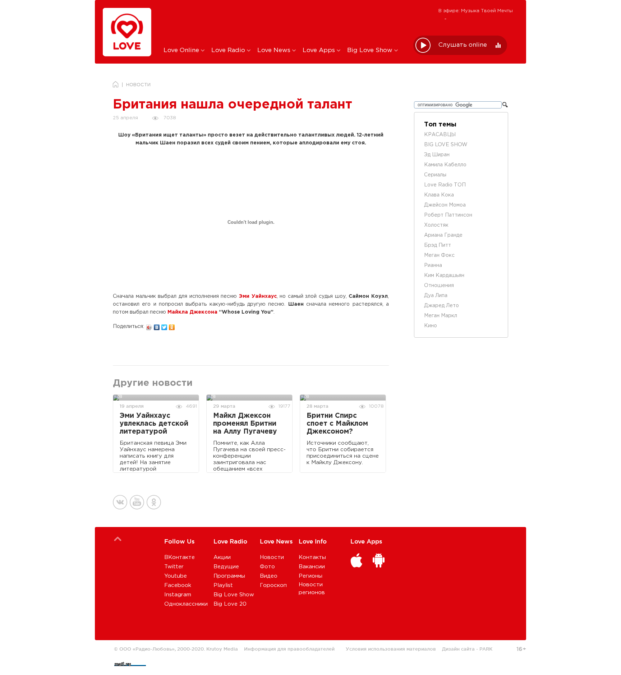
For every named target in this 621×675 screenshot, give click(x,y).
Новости (272, 557)
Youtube (175, 576)
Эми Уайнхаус (258, 296)
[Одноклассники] (172, 325)
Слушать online (462, 45)
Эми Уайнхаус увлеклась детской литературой (154, 424)
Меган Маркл (440, 316)
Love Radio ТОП (445, 185)
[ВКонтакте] (157, 325)
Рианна (433, 265)
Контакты (312, 557)
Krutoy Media (222, 648)
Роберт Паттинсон (448, 215)
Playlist (223, 585)
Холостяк (436, 225)
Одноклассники (186, 604)
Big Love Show (370, 50)
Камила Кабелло (445, 165)
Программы (229, 576)
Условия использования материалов (391, 648)
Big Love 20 (230, 604)
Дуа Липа (435, 295)
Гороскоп (273, 585)
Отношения (439, 285)
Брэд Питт (437, 245)
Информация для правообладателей (289, 648)
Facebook (177, 585)
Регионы (310, 576)
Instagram (177, 594)
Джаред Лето (441, 306)
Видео (268, 576)
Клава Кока (439, 195)
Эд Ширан (437, 155)
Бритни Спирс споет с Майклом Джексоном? (337, 424)
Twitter (174, 566)
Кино (430, 326)
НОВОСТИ (138, 85)
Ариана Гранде (443, 235)
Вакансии (312, 566)
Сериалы (435, 175)
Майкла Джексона (192, 312)
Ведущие (226, 566)
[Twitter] (164, 325)
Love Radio (229, 50)
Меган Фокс (439, 255)
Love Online (182, 50)
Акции (222, 557)
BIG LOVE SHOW (446, 145)
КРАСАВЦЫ (440, 135)
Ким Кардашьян (444, 275)
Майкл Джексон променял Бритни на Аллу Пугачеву (245, 424)
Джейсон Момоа (445, 205)
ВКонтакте (179, 557)
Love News (274, 50)
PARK (485, 648)
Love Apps (320, 50)
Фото (267, 566)
